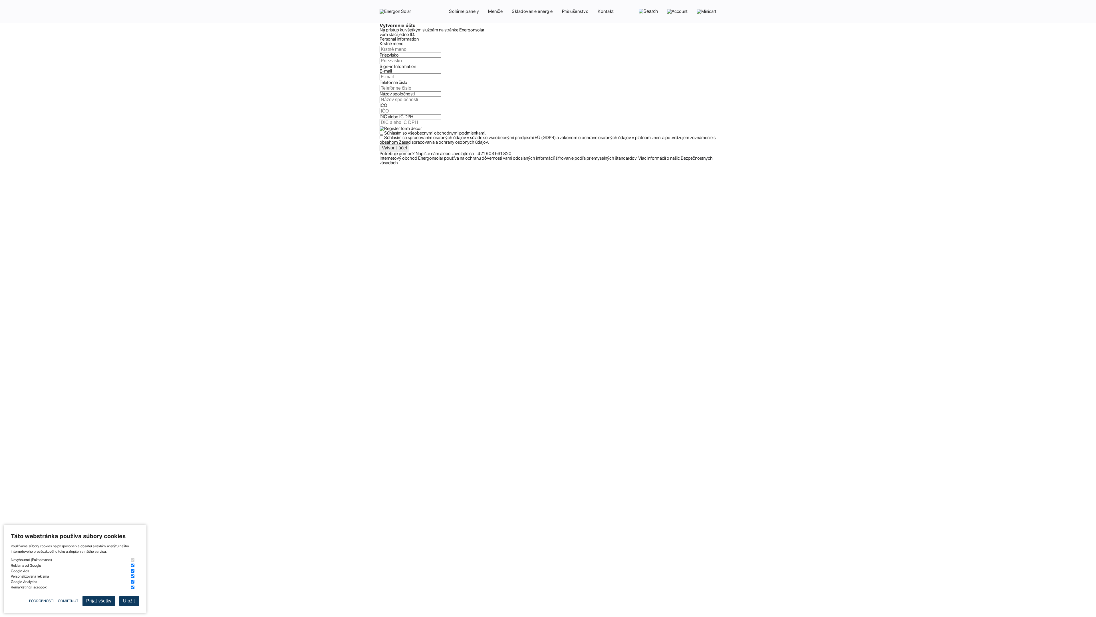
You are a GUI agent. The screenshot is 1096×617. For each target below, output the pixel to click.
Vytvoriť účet (394, 147)
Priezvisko (389, 55)
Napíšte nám (428, 153)
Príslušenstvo (575, 11)
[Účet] (677, 11)
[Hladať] (648, 11)
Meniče (495, 11)
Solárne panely (464, 11)
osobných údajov (449, 137)
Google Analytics (24, 582)
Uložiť (129, 600)
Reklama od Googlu (26, 565)
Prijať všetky (98, 600)
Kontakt (606, 11)
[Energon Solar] (397, 11)
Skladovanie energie (532, 11)
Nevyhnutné (31, 560)
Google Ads (20, 571)
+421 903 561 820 (493, 153)
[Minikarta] (706, 11)
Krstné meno (392, 43)
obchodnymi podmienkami (459, 133)
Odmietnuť (68, 601)
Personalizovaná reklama (30, 576)
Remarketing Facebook (29, 587)
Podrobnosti (41, 601)
